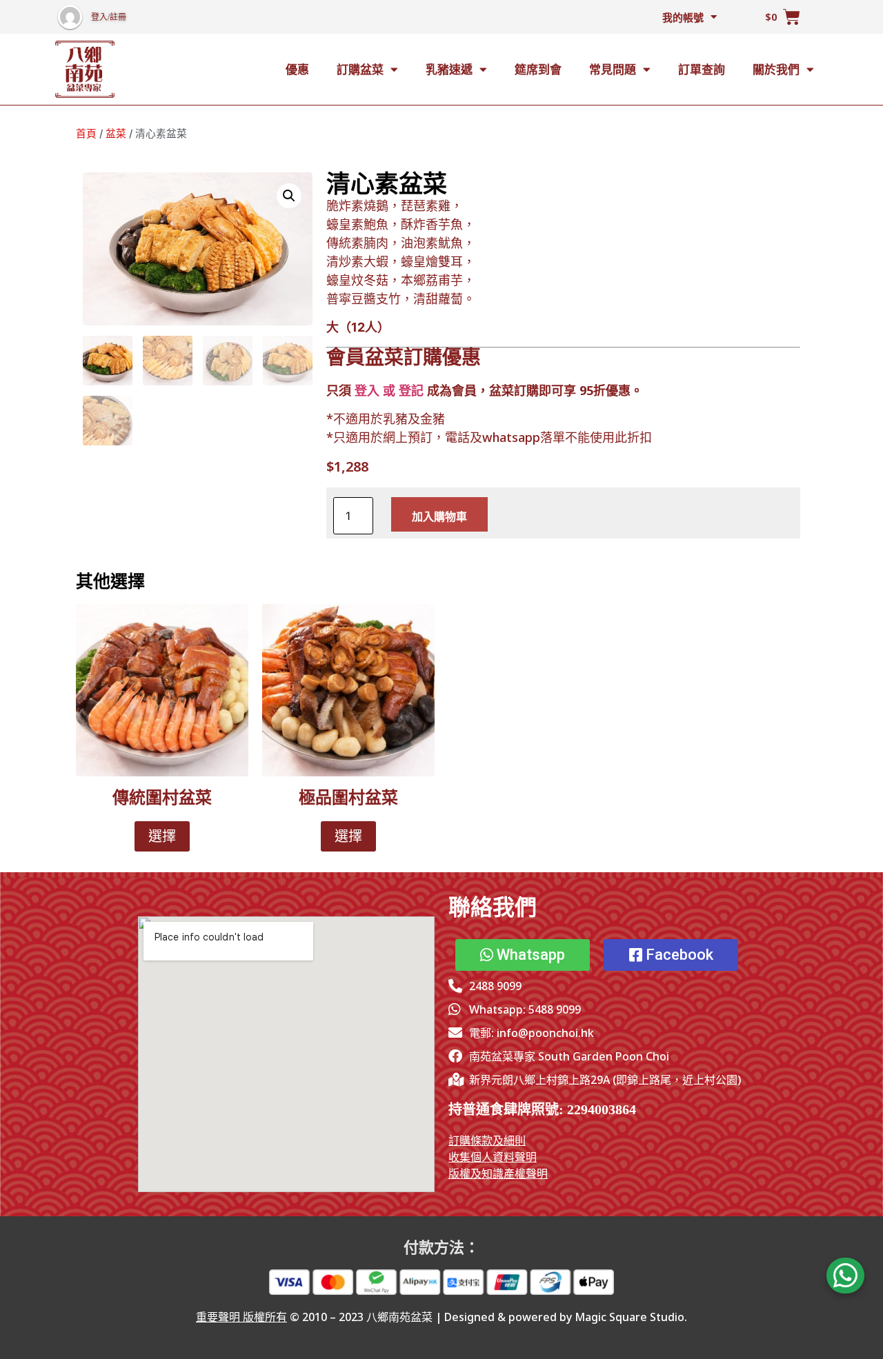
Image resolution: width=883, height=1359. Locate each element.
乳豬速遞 (449, 69)
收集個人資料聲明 (492, 1157)
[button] (289, 195)
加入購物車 (439, 516)
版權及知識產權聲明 (498, 1173)
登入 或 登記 (389, 390)
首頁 (86, 134)
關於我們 (776, 69)
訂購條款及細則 (487, 1140)
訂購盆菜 (360, 69)
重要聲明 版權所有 (241, 1317)
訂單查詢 (701, 69)
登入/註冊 (108, 17)
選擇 (162, 836)
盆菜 (116, 134)
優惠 (297, 69)
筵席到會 (538, 69)
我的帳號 (683, 17)
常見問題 (612, 69)
